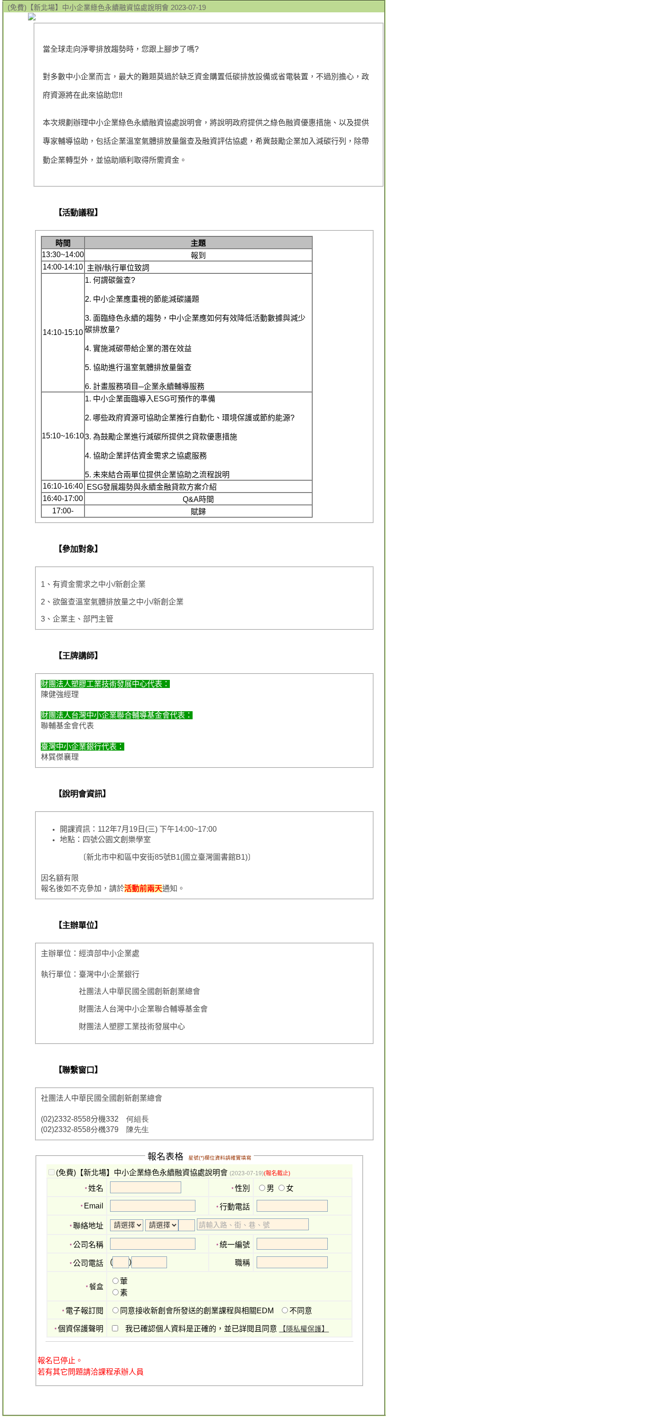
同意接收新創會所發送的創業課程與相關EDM (197, 1311)
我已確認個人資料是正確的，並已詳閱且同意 (227, 1329)
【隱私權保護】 (304, 1329)
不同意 (300, 1311)
